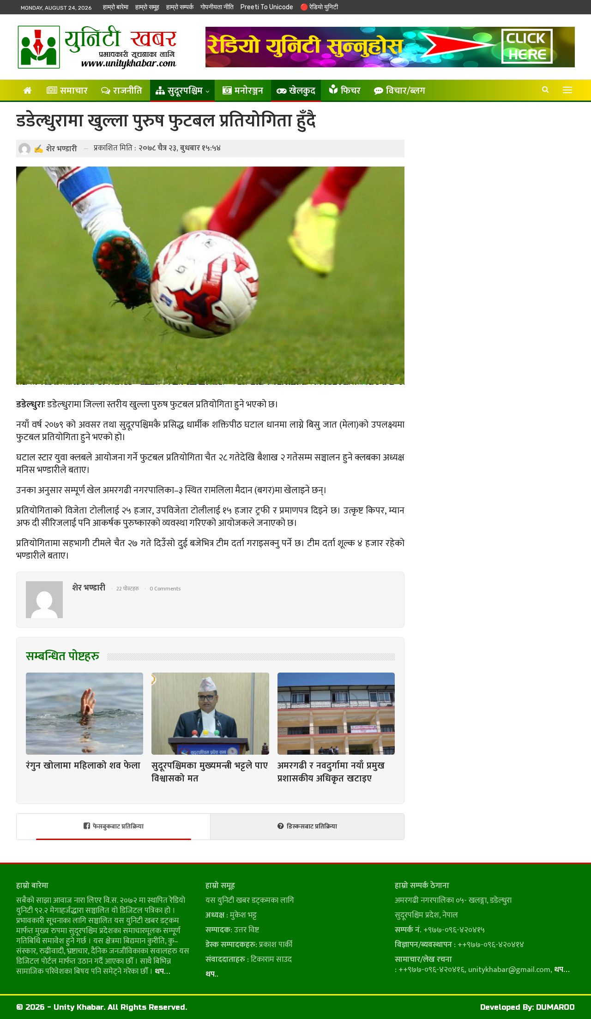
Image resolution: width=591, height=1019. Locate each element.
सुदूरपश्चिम (185, 91)
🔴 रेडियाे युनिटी (319, 7)
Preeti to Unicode (267, 7)
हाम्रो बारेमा (115, 7)
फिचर (351, 91)
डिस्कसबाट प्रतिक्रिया (312, 826)
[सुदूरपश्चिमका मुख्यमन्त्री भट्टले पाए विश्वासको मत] (210, 714)
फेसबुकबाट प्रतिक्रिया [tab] (118, 826)
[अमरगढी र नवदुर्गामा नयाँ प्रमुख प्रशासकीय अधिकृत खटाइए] (336, 714)
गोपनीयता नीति (217, 7)
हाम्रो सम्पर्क (179, 7)
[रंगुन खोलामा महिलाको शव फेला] (84, 714)
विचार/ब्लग (405, 91)
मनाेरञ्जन (249, 91)
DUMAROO (555, 1007)
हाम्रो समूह (147, 7)
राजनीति (127, 91)
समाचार (74, 91)
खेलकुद (302, 91)
